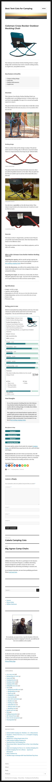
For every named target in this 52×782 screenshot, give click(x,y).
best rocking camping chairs (12, 263)
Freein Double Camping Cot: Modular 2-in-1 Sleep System (22, 732)
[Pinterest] (17, 465)
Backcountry (12, 435)
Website (7, 520)
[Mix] (22, 465)
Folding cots (11, 702)
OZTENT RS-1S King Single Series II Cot (17, 738)
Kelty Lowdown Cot (12, 753)
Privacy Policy (10, 602)
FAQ (8, 712)
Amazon (12, 431)
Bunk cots (10, 693)
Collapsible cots (12, 695)
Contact (9, 600)
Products (7, 773)
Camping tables (11, 684)
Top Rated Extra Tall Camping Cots (16, 742)
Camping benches (11, 680)
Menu (44, 8)
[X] (9, 465)
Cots (8, 687)
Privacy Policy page (10, 661)
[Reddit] (12, 465)
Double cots (11, 701)
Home (7, 763)
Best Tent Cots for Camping (18, 8)
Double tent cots (11, 710)
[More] (27, 465)
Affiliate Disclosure (12, 604)
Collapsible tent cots (12, 685)
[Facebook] (6, 465)
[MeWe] (20, 465)
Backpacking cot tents (12, 676)
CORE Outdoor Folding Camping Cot (16, 740)
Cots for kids (11, 697)
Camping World (12, 442)
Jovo (8, 469)
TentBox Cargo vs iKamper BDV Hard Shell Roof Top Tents (22, 755)
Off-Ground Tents (11, 716)
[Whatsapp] (25, 465)
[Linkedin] (14, 465)
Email (7, 514)
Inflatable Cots (12, 704)
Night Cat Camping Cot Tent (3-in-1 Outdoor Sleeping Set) (22, 748)
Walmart (12, 439)
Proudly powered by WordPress (32, 778)
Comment (8, 487)
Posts (6, 770)
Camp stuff (9, 678)
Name (7, 507)
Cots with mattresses (13, 699)
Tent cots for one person (13, 718)
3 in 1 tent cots (10, 674)
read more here (13, 572)
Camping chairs (15, 469)
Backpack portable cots (14, 689)
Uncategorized (10, 719)
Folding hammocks (12, 714)
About (7, 767)
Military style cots (13, 706)
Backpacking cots (12, 691)
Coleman (22, 469)
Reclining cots (12, 708)
